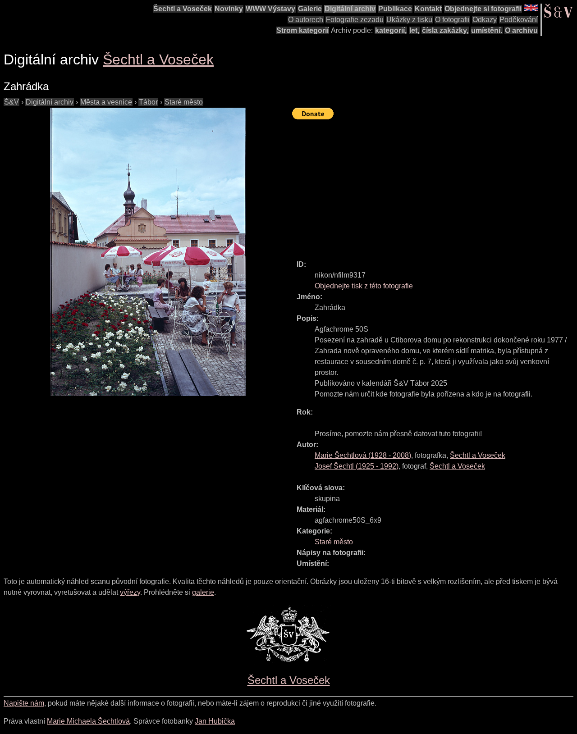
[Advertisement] (434, 186)
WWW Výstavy (270, 9)
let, (414, 30)
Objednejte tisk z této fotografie (364, 286)
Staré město (184, 102)
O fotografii (452, 19)
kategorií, (391, 30)
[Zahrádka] (148, 252)
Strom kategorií (302, 30)
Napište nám (24, 703)
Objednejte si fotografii (483, 9)
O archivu (521, 30)
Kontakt (428, 9)
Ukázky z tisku (409, 19)
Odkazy (484, 19)
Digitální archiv (350, 9)
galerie (203, 592)
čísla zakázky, (445, 30)
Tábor (148, 102)
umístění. (486, 30)
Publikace (395, 9)
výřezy (130, 592)
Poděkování (518, 19)
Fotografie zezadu (355, 19)
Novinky (229, 9)
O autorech (305, 19)
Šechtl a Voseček (182, 9)
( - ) (363, 455)
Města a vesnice (106, 102)
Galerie (310, 9)
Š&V (11, 102)
